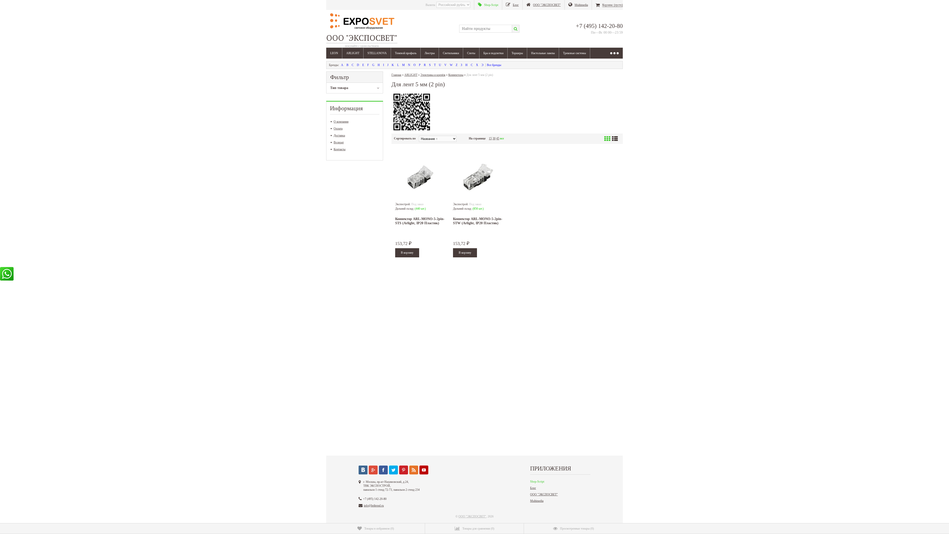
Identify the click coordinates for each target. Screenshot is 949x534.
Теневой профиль (405, 53)
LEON (334, 53)
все (502, 138)
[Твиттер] (393, 470)
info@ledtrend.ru (374, 505)
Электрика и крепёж (432, 75)
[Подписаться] (413, 470)
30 (494, 138)
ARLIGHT (352, 53)
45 (497, 138)
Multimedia (536, 501)
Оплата (338, 128)
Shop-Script (537, 481)
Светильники (451, 53)
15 (490, 138)
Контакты (339, 149)
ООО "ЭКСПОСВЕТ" (544, 494)
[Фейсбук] (383, 470)
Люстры (430, 53)
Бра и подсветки (493, 53)
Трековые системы (574, 53)
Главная (396, 75)
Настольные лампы (543, 53)
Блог (533, 488)
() (379, 528)
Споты (471, 53)
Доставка (339, 135)
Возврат (339, 142)
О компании (341, 121)
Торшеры (517, 53)
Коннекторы (455, 75)
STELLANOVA (377, 53)
